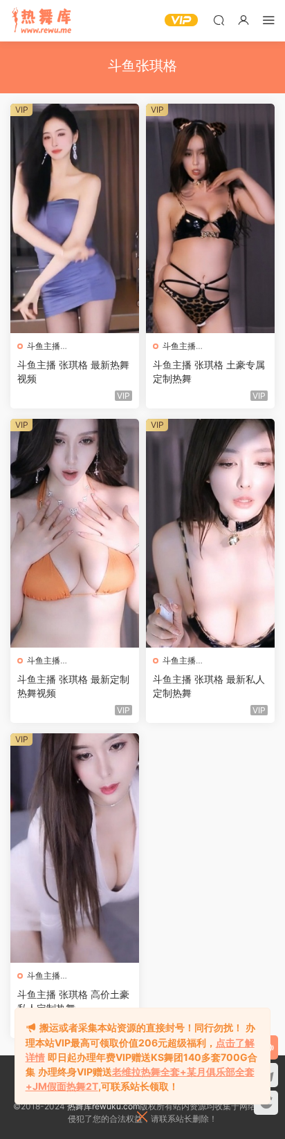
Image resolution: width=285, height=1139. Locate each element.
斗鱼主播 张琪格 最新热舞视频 (73, 371)
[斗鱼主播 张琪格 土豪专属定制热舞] (210, 218)
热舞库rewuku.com (103, 1106)
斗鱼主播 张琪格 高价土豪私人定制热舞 (73, 1001)
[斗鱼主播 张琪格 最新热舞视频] (74, 218)
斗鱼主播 (43, 346)
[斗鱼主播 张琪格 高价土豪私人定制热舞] (74, 848)
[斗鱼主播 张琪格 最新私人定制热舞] (210, 533)
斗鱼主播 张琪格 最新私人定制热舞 (209, 686)
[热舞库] (41, 20)
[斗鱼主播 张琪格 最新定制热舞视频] (74, 533)
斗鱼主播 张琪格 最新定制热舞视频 (73, 686)
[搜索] (218, 19)
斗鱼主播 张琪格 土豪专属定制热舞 (209, 371)
